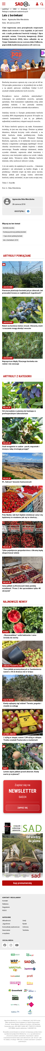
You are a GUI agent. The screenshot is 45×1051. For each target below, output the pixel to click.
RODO (4, 910)
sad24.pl (5, 9)
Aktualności (6, 920)
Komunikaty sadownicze (10, 927)
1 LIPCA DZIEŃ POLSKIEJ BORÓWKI (12, 236)
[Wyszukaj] (41, 4)
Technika (26, 930)
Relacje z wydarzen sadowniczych (15, 12)
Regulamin (6, 907)
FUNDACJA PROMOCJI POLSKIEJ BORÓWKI (14, 232)
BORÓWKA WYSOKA (8, 228)
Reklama (5, 904)
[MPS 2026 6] (22, 851)
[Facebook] (28, 211)
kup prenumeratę (22, 883)
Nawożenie (6, 930)
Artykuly (24, 9)
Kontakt (5, 901)
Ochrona (25, 927)
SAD (14, 9)
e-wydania (5, 933)
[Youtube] (16, 945)
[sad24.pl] (22, 4)
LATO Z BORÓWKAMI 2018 (10, 240)
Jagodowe (6, 924)
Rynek (25, 924)
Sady (24, 920)
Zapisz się (23, 807)
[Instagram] (10, 945)
